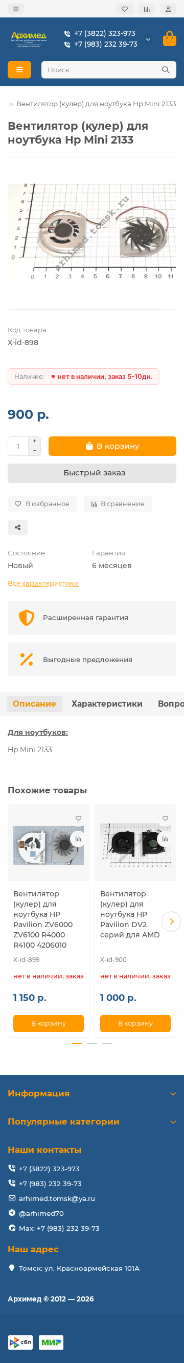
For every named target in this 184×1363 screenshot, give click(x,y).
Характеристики (107, 704)
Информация (39, 1093)
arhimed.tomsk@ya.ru (57, 1198)
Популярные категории (64, 1121)
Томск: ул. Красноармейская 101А (79, 1268)
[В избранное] (78, 818)
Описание (34, 704)
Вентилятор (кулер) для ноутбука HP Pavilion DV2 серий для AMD (130, 914)
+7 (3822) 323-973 (104, 33)
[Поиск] (165, 70)
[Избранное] (124, 9)
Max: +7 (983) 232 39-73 (59, 1228)
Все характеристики (43, 583)
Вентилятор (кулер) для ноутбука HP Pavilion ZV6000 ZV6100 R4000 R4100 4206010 (43, 919)
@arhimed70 (41, 1213)
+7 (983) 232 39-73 (105, 44)
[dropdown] (16, 9)
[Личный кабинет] (168, 9)
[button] (13, 921)
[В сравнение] (78, 839)
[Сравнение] (147, 9)
